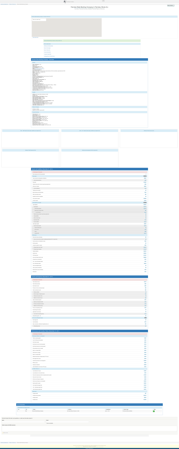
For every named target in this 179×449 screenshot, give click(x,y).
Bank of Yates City (47, 50)
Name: (3, 420)
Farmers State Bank (47, 52)
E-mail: (47, 420)
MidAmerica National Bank (48, 45)
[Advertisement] (89, 12)
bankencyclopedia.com (4, 4)
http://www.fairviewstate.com (39, 68)
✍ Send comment (5, 432)
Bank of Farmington (47, 47)
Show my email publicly (50, 423)
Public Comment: (8, 425)
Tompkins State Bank (47, 54)
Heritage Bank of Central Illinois (49, 56)
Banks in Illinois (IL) (12, 4)
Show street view (35, 37)
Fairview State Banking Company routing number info (53, 40)
